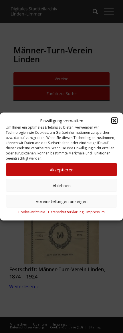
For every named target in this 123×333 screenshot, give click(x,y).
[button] (114, 120)
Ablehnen (62, 185)
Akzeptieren (62, 170)
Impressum (95, 212)
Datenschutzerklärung (66, 212)
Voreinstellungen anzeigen (62, 201)
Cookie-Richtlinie (31, 212)
